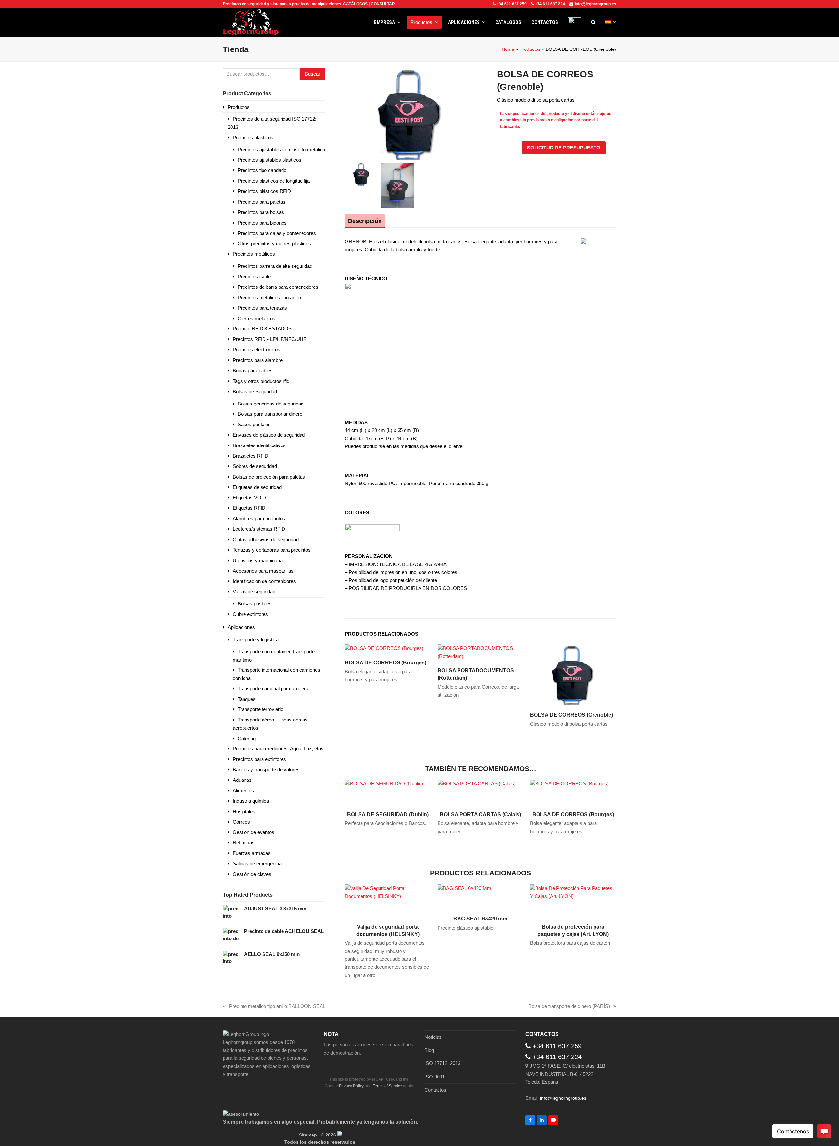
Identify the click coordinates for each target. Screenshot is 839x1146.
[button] (593, 22)
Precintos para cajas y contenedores (277, 233)
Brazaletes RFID (250, 456)
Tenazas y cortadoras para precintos (272, 550)
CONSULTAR (383, 4)
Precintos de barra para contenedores (278, 287)
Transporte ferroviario (260, 709)
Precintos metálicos (254, 254)
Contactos (435, 1090)
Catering (247, 738)
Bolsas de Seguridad (255, 391)
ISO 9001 (434, 1076)
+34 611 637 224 (550, 4)
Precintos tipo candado (262, 170)
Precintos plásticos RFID (264, 191)
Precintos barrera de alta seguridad (275, 266)
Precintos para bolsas (261, 212)
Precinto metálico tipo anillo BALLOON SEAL (274, 1006)
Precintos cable (254, 276)
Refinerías (244, 842)
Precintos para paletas (261, 202)
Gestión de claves (252, 874)
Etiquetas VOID (249, 497)
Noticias (433, 1037)
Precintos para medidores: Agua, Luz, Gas (278, 748)
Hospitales (244, 811)
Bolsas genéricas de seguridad (270, 403)
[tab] (365, 220)
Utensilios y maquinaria (258, 560)
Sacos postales (254, 424)
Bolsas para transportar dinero (270, 414)
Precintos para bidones (262, 223)
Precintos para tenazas (262, 308)
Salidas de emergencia (257, 863)
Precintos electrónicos (256, 349)
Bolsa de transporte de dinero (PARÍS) (569, 1006)
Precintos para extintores (259, 759)
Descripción (365, 221)
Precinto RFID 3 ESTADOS (262, 328)
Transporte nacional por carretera (273, 688)
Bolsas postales (255, 603)
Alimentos (243, 790)
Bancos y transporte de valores (266, 769)
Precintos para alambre (258, 360)
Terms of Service (387, 1086)
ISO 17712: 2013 (442, 1063)
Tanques (247, 699)
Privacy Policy (351, 1086)
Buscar (312, 74)
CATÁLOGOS (355, 4)
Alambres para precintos (259, 518)
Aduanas (242, 780)
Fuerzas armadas (252, 853)
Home (508, 49)
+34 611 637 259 (512, 4)
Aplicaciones (241, 627)
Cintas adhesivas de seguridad (266, 539)
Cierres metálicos (256, 318)
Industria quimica (251, 801)
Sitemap (308, 1134)
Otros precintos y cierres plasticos (274, 243)
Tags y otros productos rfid (261, 381)
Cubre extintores (250, 614)
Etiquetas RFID (249, 508)
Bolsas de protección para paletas (269, 477)
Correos (241, 822)
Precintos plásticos (253, 137)
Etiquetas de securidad (257, 487)
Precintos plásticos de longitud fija (274, 181)
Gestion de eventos (253, 832)
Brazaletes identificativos (259, 445)
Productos (529, 49)
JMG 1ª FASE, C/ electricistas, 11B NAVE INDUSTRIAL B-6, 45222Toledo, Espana (565, 1074)
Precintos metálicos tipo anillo (269, 297)
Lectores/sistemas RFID (259, 529)
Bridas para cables (253, 370)
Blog (429, 1050)
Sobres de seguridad (255, 466)
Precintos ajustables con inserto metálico (281, 149)
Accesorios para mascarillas (263, 571)
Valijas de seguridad (254, 591)
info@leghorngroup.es (595, 4)
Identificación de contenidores (264, 581)
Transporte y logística (256, 639)
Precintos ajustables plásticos (269, 160)
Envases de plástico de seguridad (269, 435)
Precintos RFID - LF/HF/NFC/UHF (269, 339)
